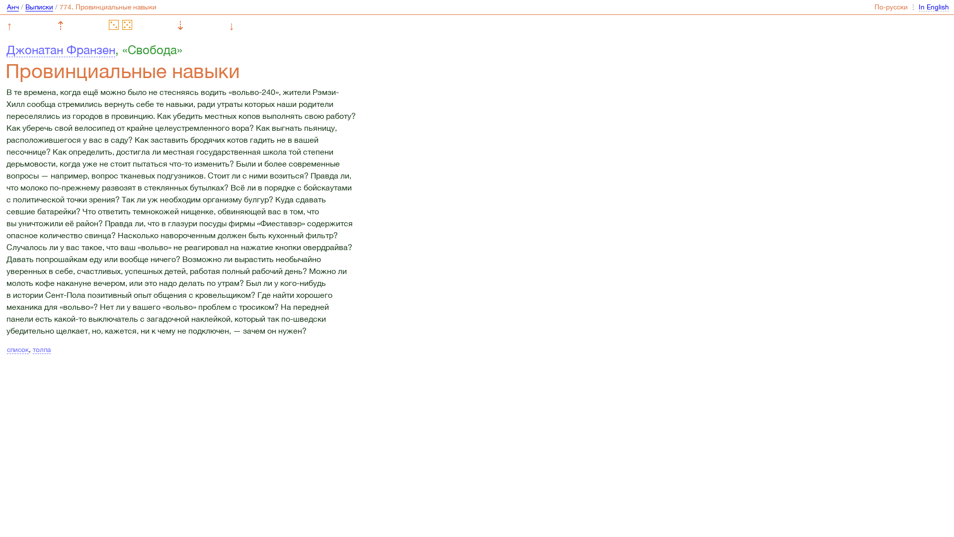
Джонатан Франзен (60, 50)
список (18, 350)
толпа (42, 350)
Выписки (39, 7)
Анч (13, 7)
